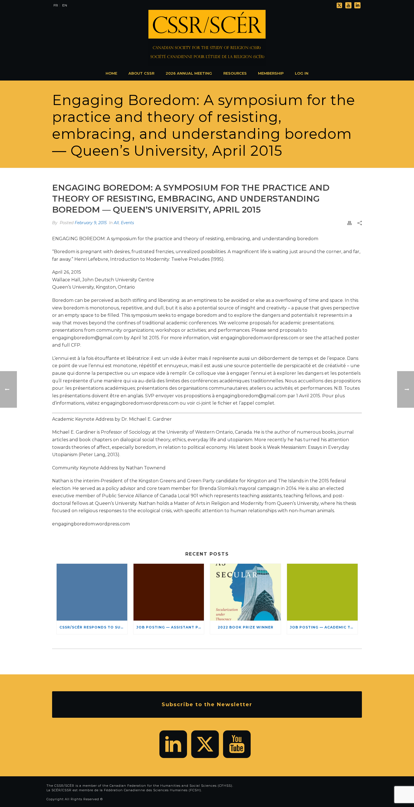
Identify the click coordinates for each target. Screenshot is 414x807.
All (116, 222)
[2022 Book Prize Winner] (245, 592)
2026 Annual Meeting (189, 73)
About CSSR (141, 73)
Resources (235, 73)
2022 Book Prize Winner (245, 627)
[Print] (349, 223)
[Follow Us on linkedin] (173, 744)
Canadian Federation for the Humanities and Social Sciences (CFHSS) (171, 786)
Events (127, 222)
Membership (271, 73)
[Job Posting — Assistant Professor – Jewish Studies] (168, 592)
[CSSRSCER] (207, 38)
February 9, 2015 (91, 222)
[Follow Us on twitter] (205, 744)
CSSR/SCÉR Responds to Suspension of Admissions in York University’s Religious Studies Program (93, 627)
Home (111, 73)
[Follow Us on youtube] (237, 744)
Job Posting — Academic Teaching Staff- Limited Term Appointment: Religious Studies (324, 627)
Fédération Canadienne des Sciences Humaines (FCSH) (152, 790)
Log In (301, 73)
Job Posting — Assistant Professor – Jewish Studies (170, 627)
